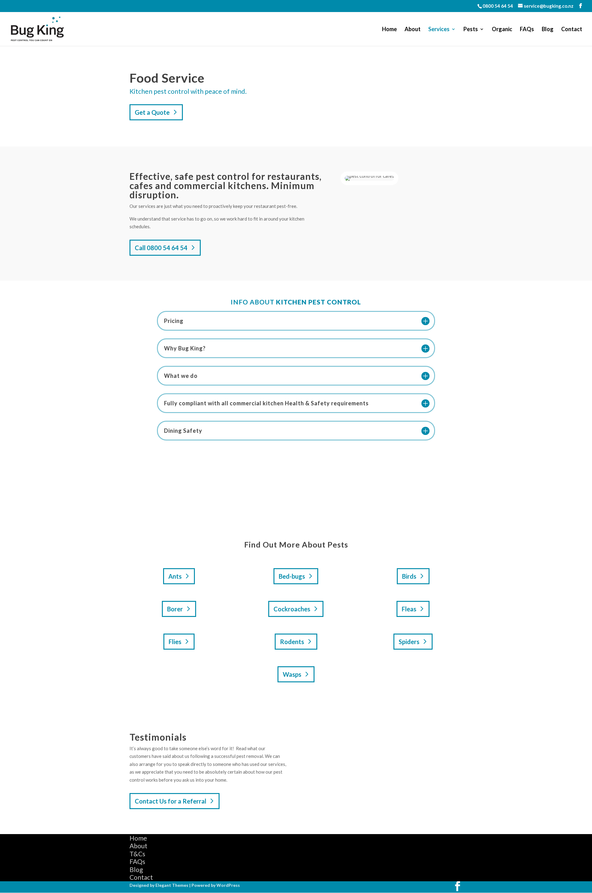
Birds (409, 576)
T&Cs (137, 854)
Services (439, 29)
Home (389, 29)
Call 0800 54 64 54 (161, 247)
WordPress (228, 885)
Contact (571, 29)
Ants (175, 576)
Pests (470, 29)
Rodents (292, 641)
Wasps (292, 674)
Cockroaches (291, 609)
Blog (547, 29)
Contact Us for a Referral (170, 801)
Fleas (409, 609)
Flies (175, 641)
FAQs (527, 29)
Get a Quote (152, 112)
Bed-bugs (292, 576)
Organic (502, 29)
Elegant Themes (171, 885)
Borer (175, 609)
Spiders (409, 641)
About (413, 29)
